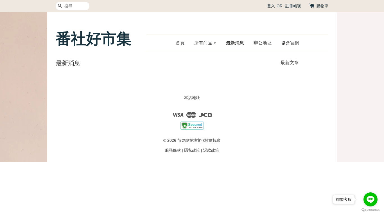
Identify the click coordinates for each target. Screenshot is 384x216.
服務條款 (173, 150)
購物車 (322, 6)
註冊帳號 (293, 6)
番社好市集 (94, 38)
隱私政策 (192, 150)
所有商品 (203, 42)
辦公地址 (263, 42)
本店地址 (192, 97)
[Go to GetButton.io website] (371, 210)
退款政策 (211, 150)
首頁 (180, 42)
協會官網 (290, 42)
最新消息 (235, 42)
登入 (271, 6)
